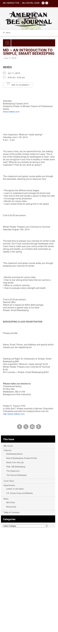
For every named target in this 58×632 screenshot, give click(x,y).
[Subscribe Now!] (38, 426)
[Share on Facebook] (20, 426)
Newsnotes (11, 507)
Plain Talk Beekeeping (15, 467)
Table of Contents (11, 512)
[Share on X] (26, 426)
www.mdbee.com (11, 111)
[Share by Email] (33, 426)
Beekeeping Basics (14, 454)
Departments (9, 485)
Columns (7, 450)
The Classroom (13, 471)
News (6, 499)
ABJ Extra (10, 502)
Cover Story (9, 481)
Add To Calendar (19, 85)
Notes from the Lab (15, 462)
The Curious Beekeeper (16, 475)
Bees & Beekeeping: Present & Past (21, 458)
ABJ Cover (8, 446)
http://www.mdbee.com (14, 413)
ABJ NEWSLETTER (11, 3)
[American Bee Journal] (29, 26)
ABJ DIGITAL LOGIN (30, 3)
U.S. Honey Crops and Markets (19, 493)
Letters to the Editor (15, 489)
